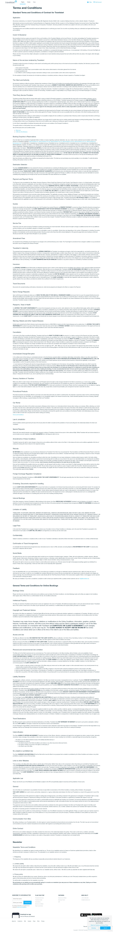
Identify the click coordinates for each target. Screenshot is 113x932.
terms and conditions (21, 907)
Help (90, 2)
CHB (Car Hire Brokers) (21, 132)
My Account (98, 2)
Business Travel (61, 899)
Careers (29, 921)
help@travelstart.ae (84, 578)
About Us (14, 921)
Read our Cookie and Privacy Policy (99, 925)
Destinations (38, 901)
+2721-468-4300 (84, 897)
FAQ (25, 921)
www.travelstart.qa (91, 141)
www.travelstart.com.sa (56, 141)
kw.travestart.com (17, 143)
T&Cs (38, 921)
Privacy (42, 921)
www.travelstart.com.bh (68, 141)
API (59, 901)
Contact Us (20, 921)
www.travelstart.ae (33, 141)
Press (34, 921)
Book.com (18, 130)
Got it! (105, 928)
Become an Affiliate (39, 903)
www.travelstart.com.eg (44, 141)
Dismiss (93, 928)
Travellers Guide (38, 899)
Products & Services (39, 897)
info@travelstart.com (85, 899)
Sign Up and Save (39, 905)
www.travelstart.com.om (80, 141)
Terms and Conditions (18, 414)
